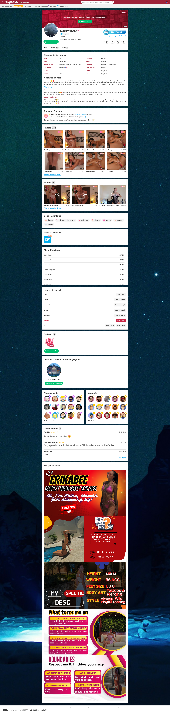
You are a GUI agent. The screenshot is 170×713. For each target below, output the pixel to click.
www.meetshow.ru (21, 707)
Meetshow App (64, 6)
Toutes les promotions (41, 6)
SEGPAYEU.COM (53, 707)
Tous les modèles (7, 6)
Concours (53, 6)
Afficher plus (48, 87)
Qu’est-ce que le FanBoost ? (117, 36)
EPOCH (46, 707)
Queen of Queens (80, 114)
